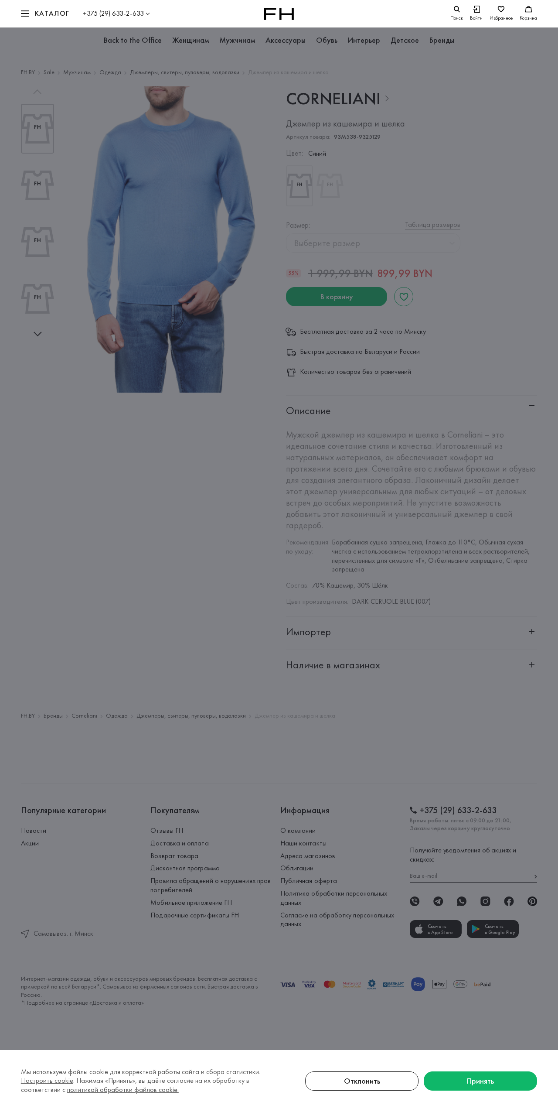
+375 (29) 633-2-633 (113, 13)
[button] (45, 13)
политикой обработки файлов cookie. (123, 1089)
